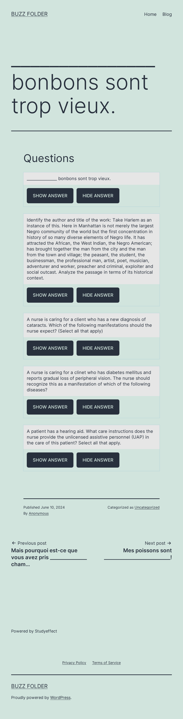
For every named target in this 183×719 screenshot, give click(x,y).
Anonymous (39, 513)
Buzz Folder (29, 14)
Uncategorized (147, 507)
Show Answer (50, 195)
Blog (167, 14)
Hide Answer (98, 195)
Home (150, 14)
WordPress (60, 697)
